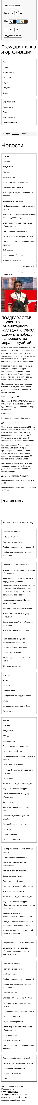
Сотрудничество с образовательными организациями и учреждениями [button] (19, 923)
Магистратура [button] (9, 177)
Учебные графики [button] (10, 537)
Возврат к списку (14, 501)
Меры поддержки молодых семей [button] (17, 608)
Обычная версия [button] (10, 122)
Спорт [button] (5, 93)
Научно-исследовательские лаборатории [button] (14, 864)
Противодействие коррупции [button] (15, 647)
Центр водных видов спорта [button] (15, 231)
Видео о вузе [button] (8, 711)
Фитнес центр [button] (8, 802)
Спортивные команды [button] (12, 1073)
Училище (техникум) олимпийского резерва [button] (18, 194)
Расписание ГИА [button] (10, 993)
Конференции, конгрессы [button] (13, 891)
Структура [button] (7, 88)
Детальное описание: (10, 423)
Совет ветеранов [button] (10, 834)
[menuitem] (19, 62)
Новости (24, 134)
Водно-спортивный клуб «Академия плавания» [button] (18, 623)
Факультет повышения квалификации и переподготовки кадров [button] (19, 216)
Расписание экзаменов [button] (12, 542)
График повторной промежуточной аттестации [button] (17, 554)
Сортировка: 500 (8, 414)
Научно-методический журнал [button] (15, 789)
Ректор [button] (6, 157)
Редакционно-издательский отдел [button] (17, 783)
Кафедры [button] (7, 172)
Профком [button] (7, 829)
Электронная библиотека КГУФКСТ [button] (18, 998)
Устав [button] (5, 680)
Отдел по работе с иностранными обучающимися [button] (17, 224)
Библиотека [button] (8, 250)
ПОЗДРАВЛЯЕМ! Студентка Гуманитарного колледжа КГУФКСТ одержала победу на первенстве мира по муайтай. (18, 330)
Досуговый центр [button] (10, 1035)
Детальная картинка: (15, 476)
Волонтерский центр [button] (11, 1040)
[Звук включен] (11, 30)
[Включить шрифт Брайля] (6, 30)
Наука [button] (5, 83)
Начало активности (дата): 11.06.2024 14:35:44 (17, 481)
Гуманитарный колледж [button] (13, 187)
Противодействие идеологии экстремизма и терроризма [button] (15, 640)
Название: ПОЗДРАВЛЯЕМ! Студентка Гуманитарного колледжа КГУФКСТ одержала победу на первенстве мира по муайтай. (18, 405)
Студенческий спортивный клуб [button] (16, 1058)
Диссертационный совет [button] (13, 201)
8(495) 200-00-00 (19, 1094)
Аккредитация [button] (9, 691)
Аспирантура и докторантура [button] (15, 182)
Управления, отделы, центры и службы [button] (16, 817)
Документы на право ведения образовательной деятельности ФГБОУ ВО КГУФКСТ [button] (16, 951)
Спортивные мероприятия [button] (14, 1068)
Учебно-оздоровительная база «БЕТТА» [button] (16, 632)
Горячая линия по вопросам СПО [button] (17, 565)
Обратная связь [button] (10, 102)
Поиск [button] (5, 112)
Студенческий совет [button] (11, 840)
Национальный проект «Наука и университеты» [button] (16, 601)
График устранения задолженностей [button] (18, 547)
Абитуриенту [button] (8, 72)
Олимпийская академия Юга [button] (15, 824)
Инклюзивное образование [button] (14, 255)
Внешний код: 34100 (10, 397)
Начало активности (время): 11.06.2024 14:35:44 (18, 488)
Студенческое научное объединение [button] (18, 886)
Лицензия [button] (7, 685)
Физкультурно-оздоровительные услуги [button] (16, 659)
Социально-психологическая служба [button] (18, 1011)
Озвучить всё (28, 266)
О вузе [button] (6, 67)
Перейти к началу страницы (19, 522)
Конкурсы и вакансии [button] (12, 260)
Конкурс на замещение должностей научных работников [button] (18, 932)
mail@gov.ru (13, 1092)
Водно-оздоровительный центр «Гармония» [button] (16, 615)
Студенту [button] (7, 78)
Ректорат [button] (7, 162)
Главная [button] (6, 62)
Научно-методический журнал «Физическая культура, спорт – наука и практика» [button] (19, 905)
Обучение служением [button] (12, 666)
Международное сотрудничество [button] (17, 696)
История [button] (6, 675)
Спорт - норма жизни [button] (12, 652)
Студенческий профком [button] (13, 1022)
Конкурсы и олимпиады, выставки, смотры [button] (18, 1004)
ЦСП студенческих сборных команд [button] (18, 236)
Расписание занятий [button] (11, 532)
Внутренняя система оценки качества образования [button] (19, 571)
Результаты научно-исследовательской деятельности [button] (17, 915)
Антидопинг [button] (8, 1079)
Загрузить (25, 418)
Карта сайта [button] (8, 107)
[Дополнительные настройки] (16, 30)
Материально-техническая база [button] (16, 706)
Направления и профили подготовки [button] (18, 943)
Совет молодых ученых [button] (13, 876)
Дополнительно (14, 36)
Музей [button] (5, 701)
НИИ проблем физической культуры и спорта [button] (19, 207)
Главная (15, 134)
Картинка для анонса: (15, 418)
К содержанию (13, 6)
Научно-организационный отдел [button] (16, 857)
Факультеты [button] (8, 167)
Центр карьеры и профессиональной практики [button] (18, 243)
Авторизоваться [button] (10, 117)
